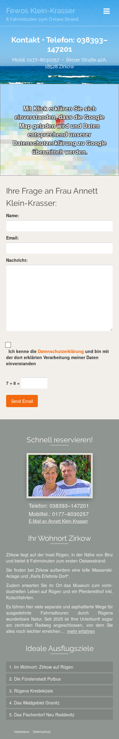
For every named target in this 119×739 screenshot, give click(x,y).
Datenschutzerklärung (61, 351)
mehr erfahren (81, 631)
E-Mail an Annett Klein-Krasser (58, 521)
